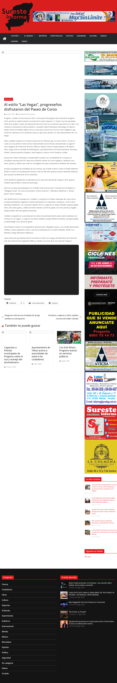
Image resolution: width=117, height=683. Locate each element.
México (5, 637)
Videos (24, 41)
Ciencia (103, 36)
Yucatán (14, 36)
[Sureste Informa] (4, 38)
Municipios (8, 99)
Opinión (14, 41)
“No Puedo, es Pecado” (77, 612)
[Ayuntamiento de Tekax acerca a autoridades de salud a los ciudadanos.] (41, 332)
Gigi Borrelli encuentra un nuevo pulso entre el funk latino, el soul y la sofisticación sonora (91, 622)
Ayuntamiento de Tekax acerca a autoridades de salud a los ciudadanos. (41, 353)
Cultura (93, 36)
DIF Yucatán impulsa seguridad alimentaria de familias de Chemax (103, 522)
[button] (19, 35)
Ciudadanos (7, 589)
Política (69, 36)
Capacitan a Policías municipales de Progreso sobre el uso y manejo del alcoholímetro (13, 355)
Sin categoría (7, 663)
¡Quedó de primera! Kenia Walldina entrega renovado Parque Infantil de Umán (103, 511)
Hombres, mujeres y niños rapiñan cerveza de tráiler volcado (63, 317)
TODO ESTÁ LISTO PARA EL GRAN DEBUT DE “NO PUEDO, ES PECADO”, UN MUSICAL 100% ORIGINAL (91, 593)
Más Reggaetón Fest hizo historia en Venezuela (87, 602)
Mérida (5, 631)
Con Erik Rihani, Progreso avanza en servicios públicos (68, 352)
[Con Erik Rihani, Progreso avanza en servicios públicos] (69, 332)
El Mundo (28, 36)
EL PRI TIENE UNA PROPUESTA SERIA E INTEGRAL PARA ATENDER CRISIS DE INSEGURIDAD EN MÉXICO (103, 500)
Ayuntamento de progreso (26, 114)
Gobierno (6, 621)
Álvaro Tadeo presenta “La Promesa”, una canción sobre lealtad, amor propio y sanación (90, 584)
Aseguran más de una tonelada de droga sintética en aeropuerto (22, 317)
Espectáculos (56, 36)
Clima (4, 595)
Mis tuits (88, 556)
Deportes (43, 36)
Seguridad (81, 36)
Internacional (7, 626)
